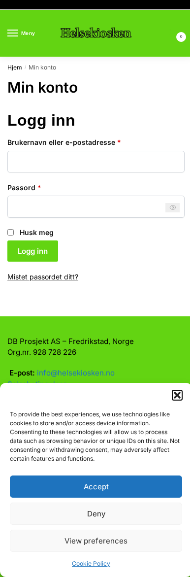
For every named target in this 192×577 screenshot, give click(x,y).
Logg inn (33, 251)
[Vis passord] (172, 207)
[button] (177, 395)
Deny (96, 513)
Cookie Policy (91, 563)
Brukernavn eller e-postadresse (77, 141)
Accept (96, 486)
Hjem (14, 67)
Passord (37, 187)
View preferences (96, 540)
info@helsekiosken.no (76, 372)
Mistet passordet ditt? (42, 276)
